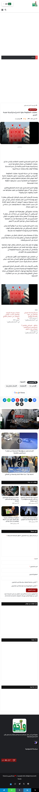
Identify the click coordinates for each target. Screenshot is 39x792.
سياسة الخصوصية (31, 749)
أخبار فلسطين (27, 105)
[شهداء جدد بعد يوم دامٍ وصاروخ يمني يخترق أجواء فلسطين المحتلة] (10, 491)
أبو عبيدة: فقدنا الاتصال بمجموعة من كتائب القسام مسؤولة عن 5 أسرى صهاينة (29, 499)
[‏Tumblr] (21, 400)
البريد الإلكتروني (33, 566)
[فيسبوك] (34, 400)
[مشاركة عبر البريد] (21, 404)
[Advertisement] (19, 34)
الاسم (36, 559)
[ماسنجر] (13, 400)
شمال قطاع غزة (11, 386)
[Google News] (19, 393)
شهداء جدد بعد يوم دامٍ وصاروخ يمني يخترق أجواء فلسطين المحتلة (11, 499)
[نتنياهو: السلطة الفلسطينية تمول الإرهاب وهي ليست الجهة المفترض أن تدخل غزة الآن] (10, 511)
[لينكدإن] (26, 400)
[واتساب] (9, 400)
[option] (19, 419)
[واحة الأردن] (35, 4)
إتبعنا (32, 640)
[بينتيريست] (17, 400)
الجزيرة (22, 382)
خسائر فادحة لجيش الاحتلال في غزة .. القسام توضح (31, 314)
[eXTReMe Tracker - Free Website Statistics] (36, 744)
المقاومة (22, 386)
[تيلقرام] (4, 400)
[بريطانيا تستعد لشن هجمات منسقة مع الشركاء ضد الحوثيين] (29, 511)
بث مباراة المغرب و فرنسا (28, 57)
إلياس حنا (32, 386)
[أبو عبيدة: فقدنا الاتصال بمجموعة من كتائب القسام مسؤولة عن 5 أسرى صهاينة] (29, 491)
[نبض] (11, 784)
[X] (30, 400)
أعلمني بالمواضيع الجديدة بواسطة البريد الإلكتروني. (23, 586)
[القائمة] (2, 10)
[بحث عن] (5, 10)
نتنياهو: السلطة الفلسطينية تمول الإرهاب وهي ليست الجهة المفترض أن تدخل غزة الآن (11, 519)
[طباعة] (17, 404)
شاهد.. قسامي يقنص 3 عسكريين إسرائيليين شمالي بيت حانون (29, 327)
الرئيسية (34, 105)
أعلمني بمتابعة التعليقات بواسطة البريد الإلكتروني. (24, 582)
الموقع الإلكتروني (33, 574)
